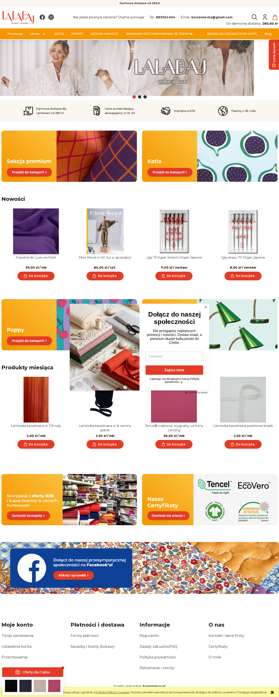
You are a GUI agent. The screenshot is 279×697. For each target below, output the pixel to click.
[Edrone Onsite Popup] (139, 348)
